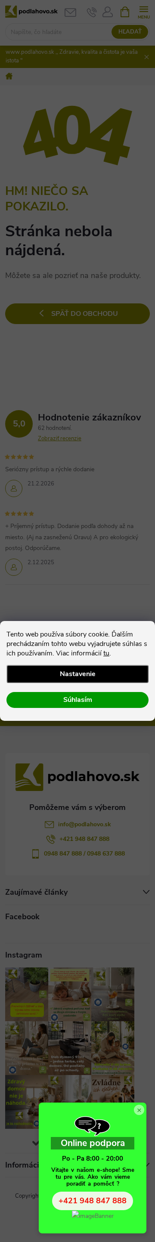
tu (106, 653)
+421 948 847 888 (93, 1201)
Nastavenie (78, 674)
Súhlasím (77, 699)
